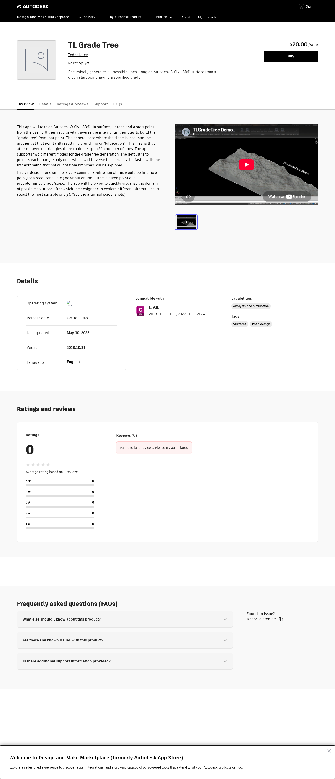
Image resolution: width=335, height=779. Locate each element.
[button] (125, 619)
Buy (291, 56)
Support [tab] (101, 104)
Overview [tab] (25, 104)
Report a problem (262, 619)
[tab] (186, 223)
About (186, 17)
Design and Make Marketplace (43, 17)
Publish (161, 17)
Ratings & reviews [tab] (72, 104)
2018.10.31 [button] (76, 347)
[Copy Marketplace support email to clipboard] (281, 619)
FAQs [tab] (117, 104)
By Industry (86, 17)
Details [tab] (45, 104)
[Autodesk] (33, 6)
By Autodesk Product (126, 17)
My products (207, 17)
